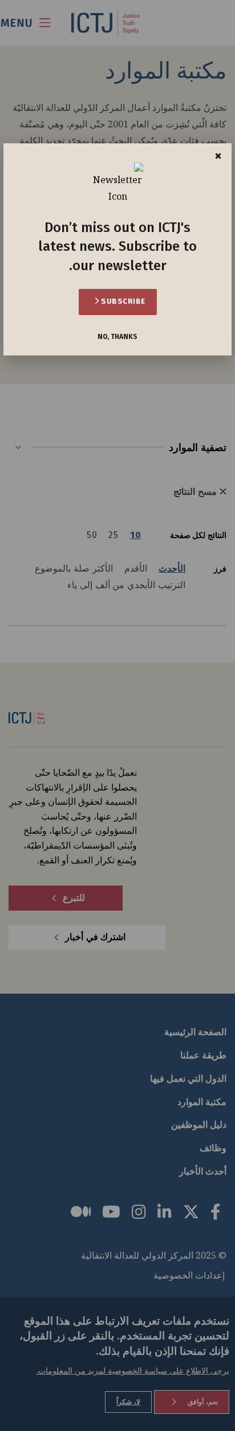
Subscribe (122, 301)
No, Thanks (117, 337)
